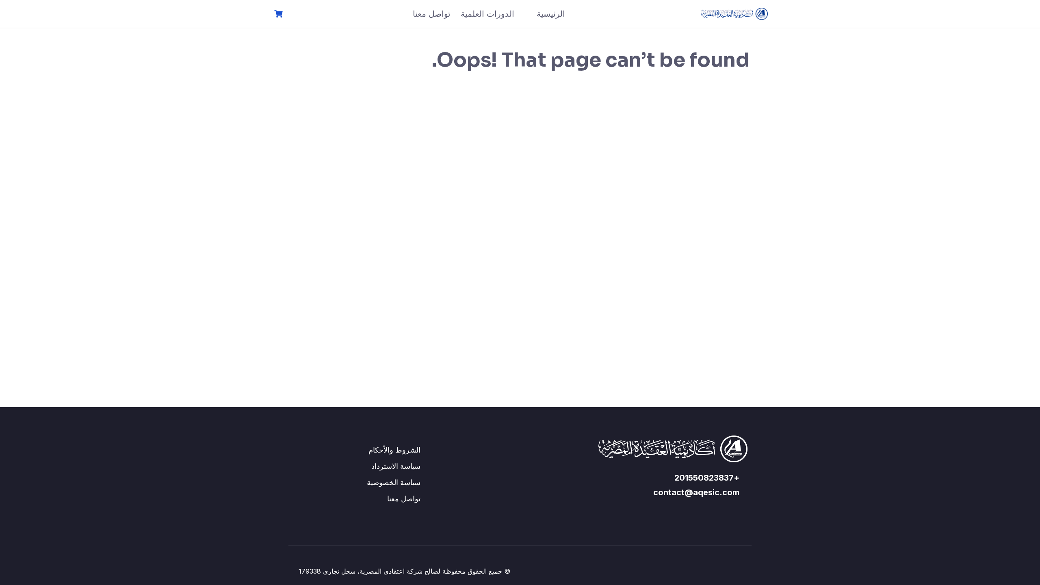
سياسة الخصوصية (393, 482)
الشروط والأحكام (394, 450)
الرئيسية (551, 14)
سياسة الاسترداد (395, 466)
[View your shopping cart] (277, 14)
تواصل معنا (432, 14)
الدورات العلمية (487, 14)
